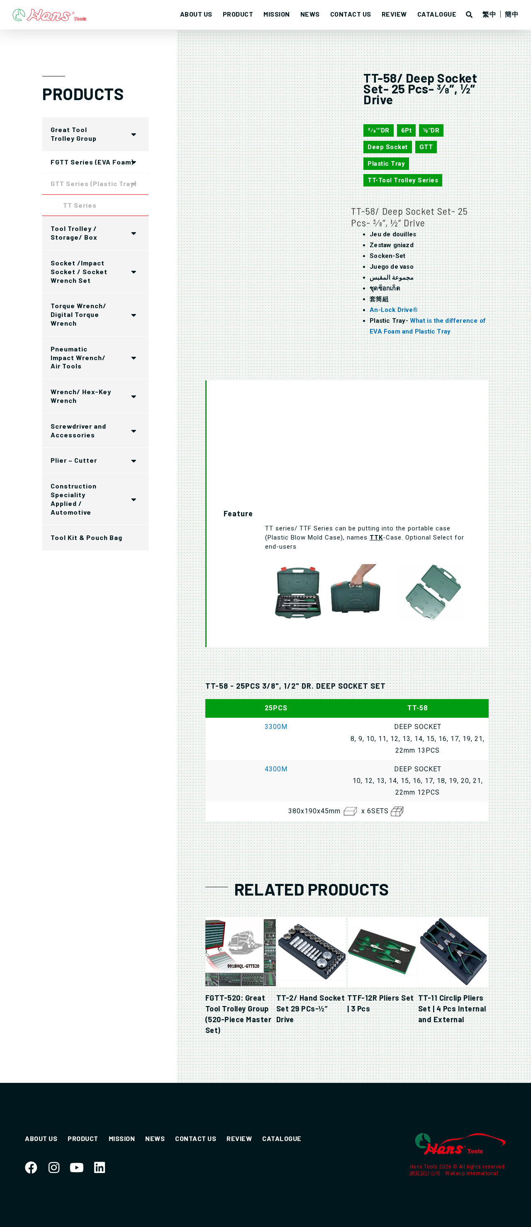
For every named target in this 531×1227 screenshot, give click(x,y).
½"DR (431, 130)
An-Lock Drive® (394, 310)
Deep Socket (388, 147)
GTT (426, 147)
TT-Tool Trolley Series (403, 180)
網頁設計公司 (426, 1173)
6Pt (406, 130)
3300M (276, 727)
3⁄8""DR (379, 130)
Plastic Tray (386, 163)
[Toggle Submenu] (134, 134)
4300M (276, 769)
